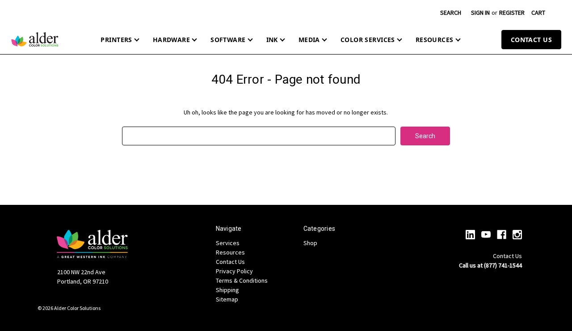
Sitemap (227, 299)
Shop (310, 243)
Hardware (171, 39)
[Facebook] (501, 234)
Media (309, 39)
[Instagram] (517, 234)
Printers (116, 39)
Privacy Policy (234, 271)
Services (228, 243)
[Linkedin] (470, 234)
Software (227, 39)
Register (512, 12)
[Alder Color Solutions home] (35, 39)
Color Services (368, 39)
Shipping (227, 290)
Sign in (480, 12)
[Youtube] (486, 234)
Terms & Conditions (242, 280)
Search (450, 12)
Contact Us (531, 39)
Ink (272, 39)
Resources (435, 39)
